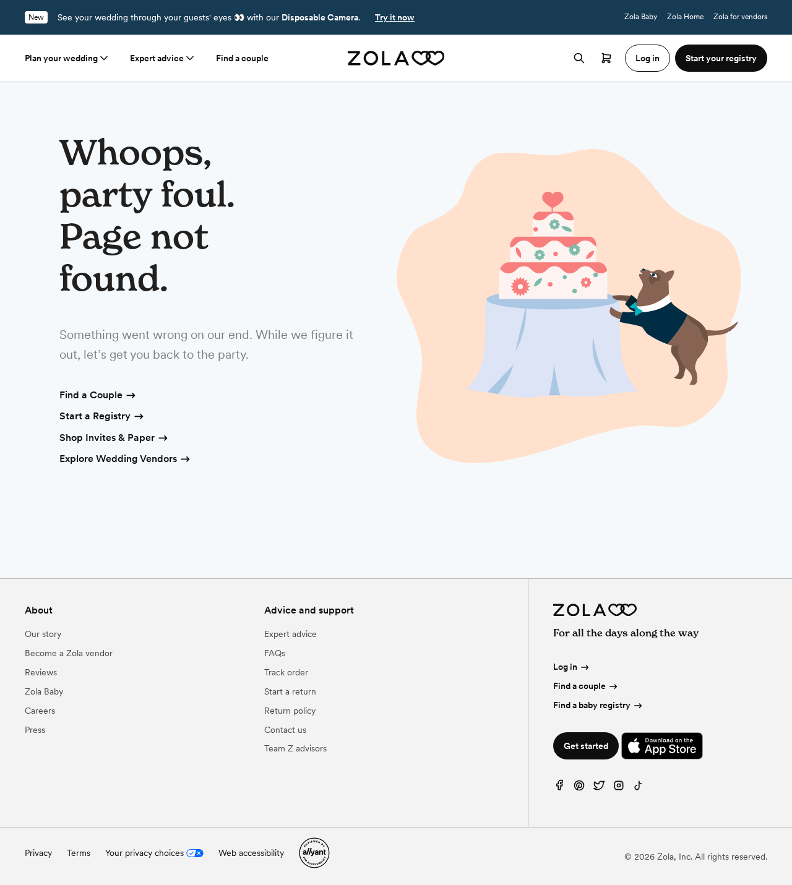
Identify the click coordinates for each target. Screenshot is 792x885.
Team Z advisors (295, 748)
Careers (40, 711)
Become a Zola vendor (69, 653)
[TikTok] (638, 788)
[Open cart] (606, 58)
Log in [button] (647, 58)
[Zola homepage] (396, 58)
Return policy (290, 711)
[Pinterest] (579, 788)
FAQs (274, 653)
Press (35, 730)
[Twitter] (599, 788)
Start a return (290, 691)
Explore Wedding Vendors (118, 458)
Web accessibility (251, 853)
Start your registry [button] (721, 58)
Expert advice (157, 58)
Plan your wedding (61, 58)
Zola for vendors (740, 16)
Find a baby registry (592, 705)
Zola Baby (640, 16)
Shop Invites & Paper (107, 437)
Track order (286, 672)
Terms (78, 853)
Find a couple (242, 58)
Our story (43, 634)
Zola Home (685, 16)
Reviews (41, 672)
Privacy (38, 853)
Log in (565, 667)
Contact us (285, 730)
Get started (586, 746)
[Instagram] (619, 788)
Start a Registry (95, 416)
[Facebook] (559, 788)
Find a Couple (91, 395)
